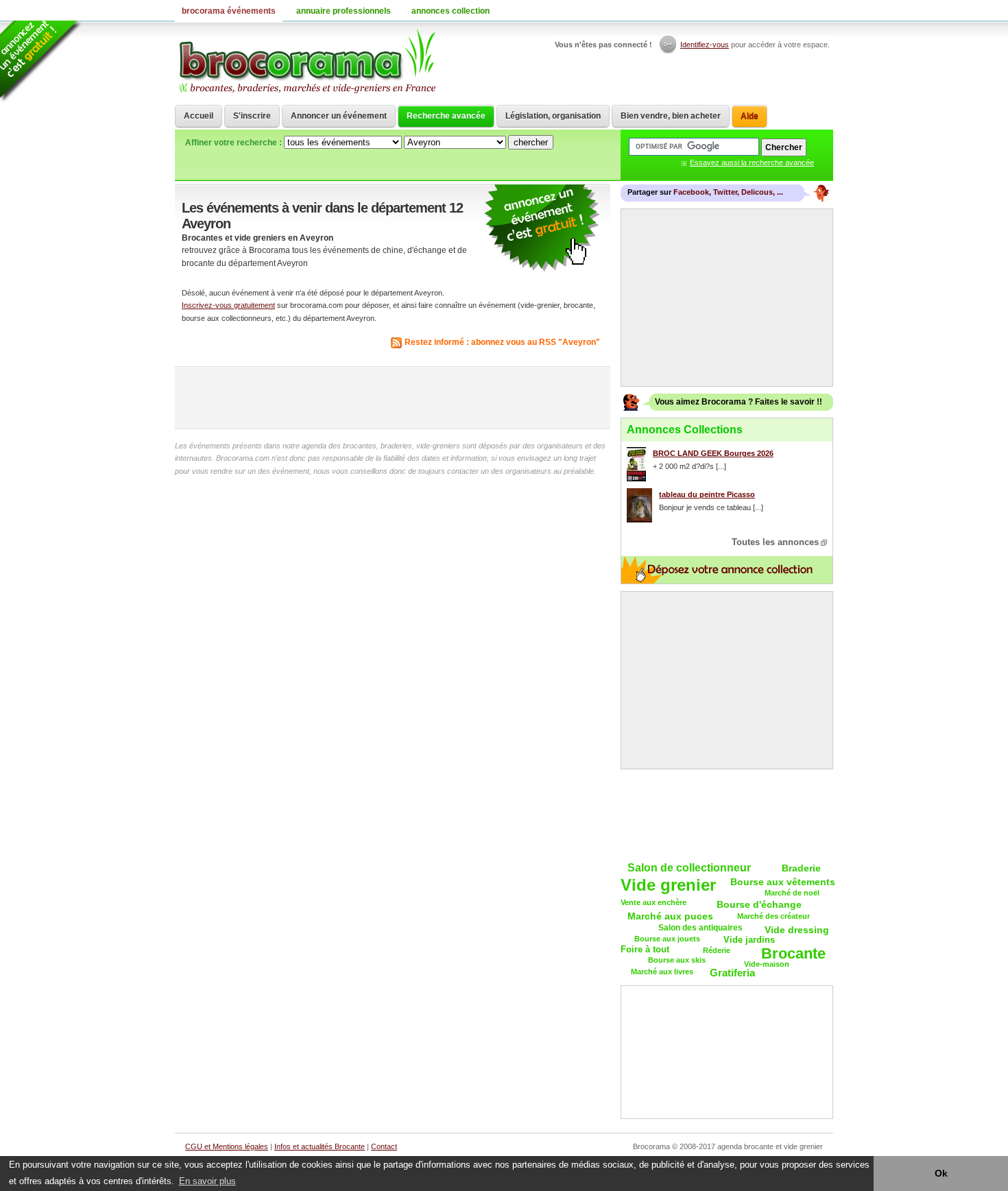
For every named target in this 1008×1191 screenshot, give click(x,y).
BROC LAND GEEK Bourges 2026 (713, 453)
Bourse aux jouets (667, 939)
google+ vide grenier (788, 10)
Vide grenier (668, 885)
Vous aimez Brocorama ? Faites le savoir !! (738, 402)
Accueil (198, 116)
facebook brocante (754, 10)
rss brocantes (806, 10)
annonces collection (450, 11)
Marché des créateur (773, 916)
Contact (384, 1146)
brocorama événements (229, 11)
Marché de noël (792, 893)
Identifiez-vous (704, 44)
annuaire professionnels (343, 11)
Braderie (801, 868)
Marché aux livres (662, 971)
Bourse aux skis (677, 960)
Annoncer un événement (339, 116)
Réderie (716, 950)
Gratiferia (732, 972)
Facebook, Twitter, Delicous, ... (728, 192)
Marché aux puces (670, 916)
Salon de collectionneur (689, 868)
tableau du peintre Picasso (707, 494)
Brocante (793, 954)
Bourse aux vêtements (782, 881)
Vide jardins (749, 940)
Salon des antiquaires (700, 928)
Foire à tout (645, 949)
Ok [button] (941, 1173)
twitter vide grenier (771, 10)
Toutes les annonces (775, 542)
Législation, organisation (553, 116)
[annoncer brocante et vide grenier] (40, 61)
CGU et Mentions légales (226, 1146)
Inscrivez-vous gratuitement (228, 305)
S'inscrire (252, 116)
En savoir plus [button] (207, 1181)
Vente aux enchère (653, 902)
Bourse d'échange (759, 904)
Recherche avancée (446, 116)
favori (823, 10)
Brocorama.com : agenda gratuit (306, 61)
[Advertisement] (392, 397)
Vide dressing (797, 929)
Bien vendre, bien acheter (671, 116)
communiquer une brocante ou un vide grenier (541, 228)
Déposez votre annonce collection (726, 570)
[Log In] (669, 44)
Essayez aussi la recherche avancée (752, 162)
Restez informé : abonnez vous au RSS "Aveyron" (502, 342)
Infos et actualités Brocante (319, 1146)
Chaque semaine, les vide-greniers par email (727, 814)
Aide (749, 116)
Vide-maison (766, 964)
